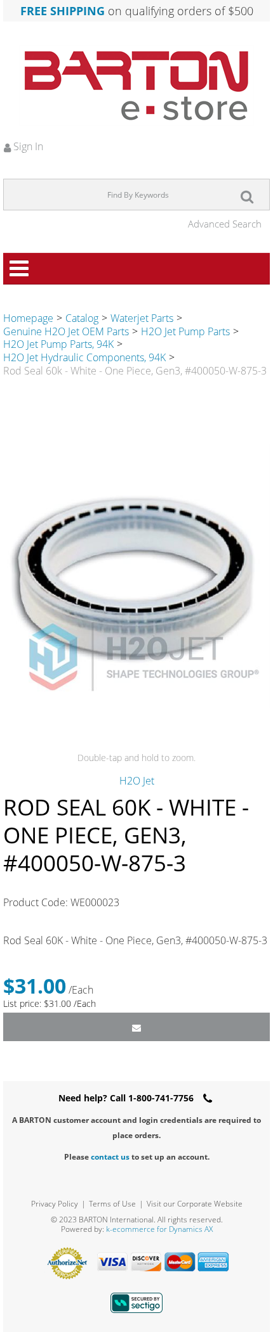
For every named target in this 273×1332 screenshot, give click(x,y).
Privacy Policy (54, 1203)
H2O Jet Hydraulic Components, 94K (84, 357)
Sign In (27, 146)
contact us (110, 1156)
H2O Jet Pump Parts (185, 331)
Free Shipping (62, 10)
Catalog (81, 318)
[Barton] (136, 85)
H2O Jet (136, 781)
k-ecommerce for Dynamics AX (159, 1229)
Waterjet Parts (141, 318)
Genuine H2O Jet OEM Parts (66, 331)
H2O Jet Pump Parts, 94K (58, 344)
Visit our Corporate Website (195, 1203)
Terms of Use (112, 1203)
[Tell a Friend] (136, 1027)
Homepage (28, 318)
